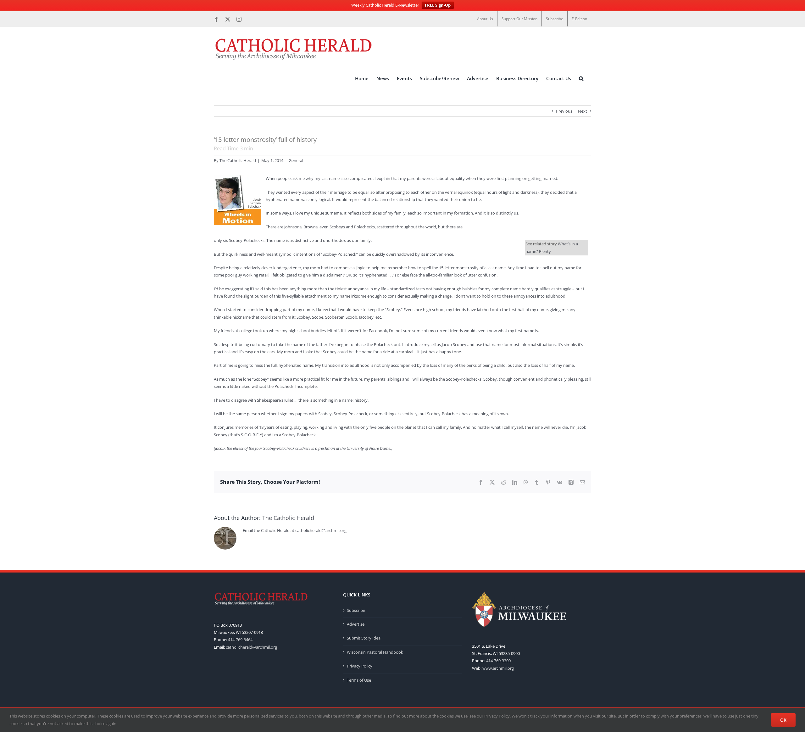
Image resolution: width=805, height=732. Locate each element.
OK (783, 720)
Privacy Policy (359, 666)
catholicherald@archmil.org (251, 647)
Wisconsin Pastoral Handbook (375, 652)
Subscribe (356, 610)
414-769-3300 (498, 660)
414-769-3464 (240, 639)
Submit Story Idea (363, 638)
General (296, 160)
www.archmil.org (498, 668)
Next (582, 111)
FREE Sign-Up (438, 5)
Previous (564, 111)
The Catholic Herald (237, 160)
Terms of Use (359, 680)
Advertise (355, 624)
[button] (581, 78)
